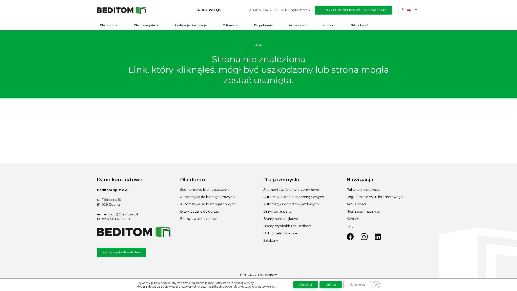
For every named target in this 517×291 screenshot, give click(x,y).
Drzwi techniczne (277, 211)
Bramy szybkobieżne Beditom (287, 226)
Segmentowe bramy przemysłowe (291, 190)
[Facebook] (350, 236)
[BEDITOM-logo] (121, 10)
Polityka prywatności (363, 190)
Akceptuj (305, 285)
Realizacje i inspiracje (363, 211)
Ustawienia (357, 285)
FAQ (350, 226)
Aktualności (356, 204)
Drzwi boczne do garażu (199, 211)
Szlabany (270, 240)
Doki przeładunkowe (280, 233)
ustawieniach (267, 286)
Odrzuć (331, 285)
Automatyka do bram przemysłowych (293, 197)
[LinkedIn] (378, 236)
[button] (117, 25)
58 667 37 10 (120, 219)
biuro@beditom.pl (123, 214)
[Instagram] (364, 237)
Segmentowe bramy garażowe (205, 190)
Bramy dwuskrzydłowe (198, 219)
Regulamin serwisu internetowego (375, 197)
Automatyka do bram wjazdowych (207, 204)
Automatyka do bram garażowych (207, 197)
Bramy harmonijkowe (280, 219)
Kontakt (353, 219)
